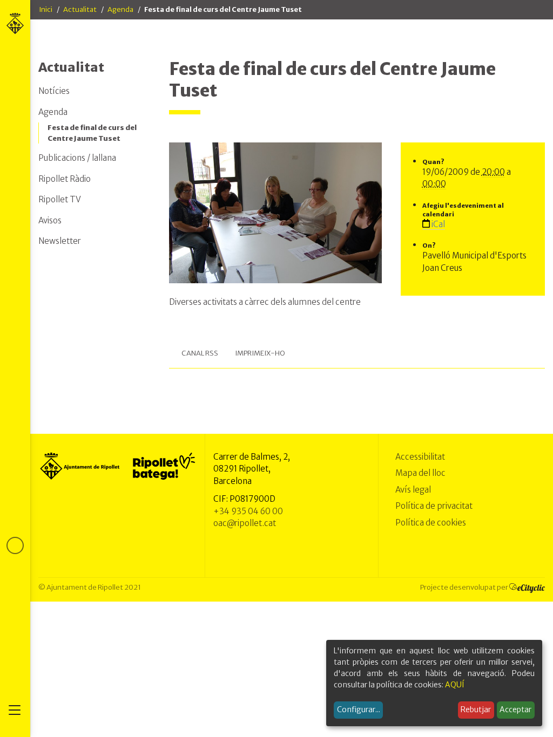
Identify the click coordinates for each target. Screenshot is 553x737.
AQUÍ (454, 685)
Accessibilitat (420, 457)
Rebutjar (476, 709)
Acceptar (515, 709)
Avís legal (413, 489)
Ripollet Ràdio (64, 179)
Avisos (50, 220)
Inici (45, 9)
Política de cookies (430, 522)
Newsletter (59, 241)
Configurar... (358, 709)
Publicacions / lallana (77, 158)
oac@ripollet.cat (244, 523)
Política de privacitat (434, 506)
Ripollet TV (59, 199)
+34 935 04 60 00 (248, 511)
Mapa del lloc (420, 473)
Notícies (54, 91)
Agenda (120, 9)
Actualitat (80, 9)
